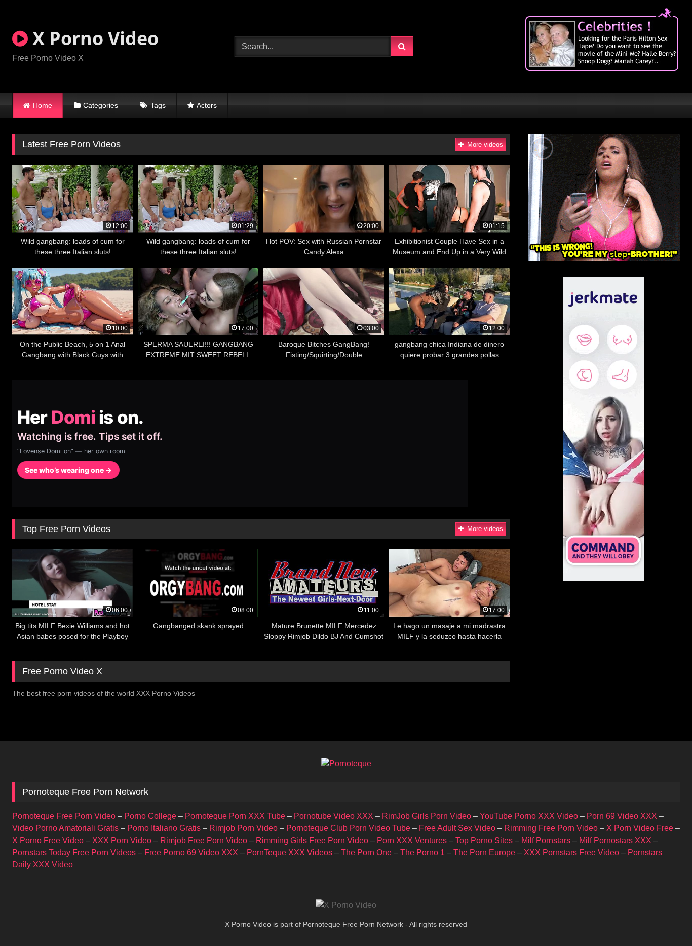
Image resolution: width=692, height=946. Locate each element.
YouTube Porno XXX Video (529, 816)
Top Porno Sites (484, 840)
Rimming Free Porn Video (551, 828)
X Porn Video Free (639, 828)
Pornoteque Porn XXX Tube (235, 816)
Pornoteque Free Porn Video (64, 816)
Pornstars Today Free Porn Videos (74, 852)
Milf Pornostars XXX (615, 840)
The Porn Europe (484, 852)
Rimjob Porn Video (243, 828)
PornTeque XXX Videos (289, 852)
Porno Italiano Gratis (164, 828)
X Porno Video (93, 38)
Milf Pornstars (545, 840)
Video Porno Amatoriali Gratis (65, 828)
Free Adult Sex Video (457, 828)
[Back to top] (660, 916)
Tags (158, 105)
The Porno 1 (422, 852)
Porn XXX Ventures (412, 840)
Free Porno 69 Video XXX (191, 852)
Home (42, 105)
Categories (100, 105)
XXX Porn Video (121, 840)
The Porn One (366, 852)
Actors (207, 105)
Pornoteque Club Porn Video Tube (348, 828)
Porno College (150, 816)
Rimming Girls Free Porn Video (312, 840)
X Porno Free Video (48, 840)
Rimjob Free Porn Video (203, 840)
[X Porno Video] (346, 905)
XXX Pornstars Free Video (571, 852)
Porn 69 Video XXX (622, 816)
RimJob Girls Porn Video (426, 816)
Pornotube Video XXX (333, 816)
